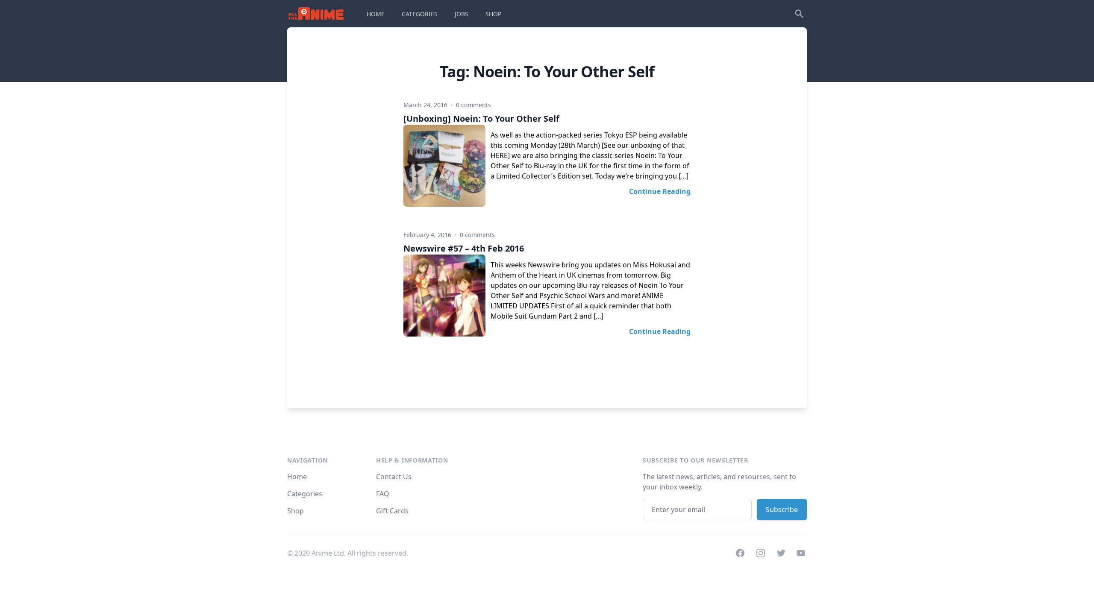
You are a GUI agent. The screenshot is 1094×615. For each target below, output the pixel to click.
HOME (376, 14)
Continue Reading (660, 191)
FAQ (382, 493)
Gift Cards (392, 510)
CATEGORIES (420, 14)
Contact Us (394, 476)
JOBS (461, 14)
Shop (295, 510)
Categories (304, 493)
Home (297, 476)
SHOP (493, 14)
